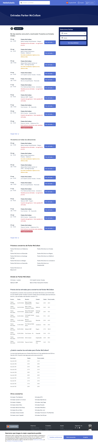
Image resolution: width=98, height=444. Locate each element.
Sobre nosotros (35, 428)
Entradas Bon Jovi (40, 410)
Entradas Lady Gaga (40, 402)
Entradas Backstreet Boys (17, 407)
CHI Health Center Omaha (37, 280)
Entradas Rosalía (39, 405)
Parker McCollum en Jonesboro (46, 260)
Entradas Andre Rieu (16, 405)
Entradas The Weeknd (16, 397)
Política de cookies (38, 439)
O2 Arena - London (15, 280)
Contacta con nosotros (66, 429)
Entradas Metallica (40, 407)
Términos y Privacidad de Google (15, 441)
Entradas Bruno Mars (16, 410)
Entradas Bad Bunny (40, 399)
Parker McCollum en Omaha (45, 249)
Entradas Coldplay (15, 402)
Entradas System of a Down (18, 399)
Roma (46, 429)
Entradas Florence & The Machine (44, 412)
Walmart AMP (14, 282)
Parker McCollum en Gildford (45, 256)
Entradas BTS (39, 397)
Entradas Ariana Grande (17, 412)
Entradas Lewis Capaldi (16, 415)
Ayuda (61, 428)
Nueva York (48, 428)
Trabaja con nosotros (36, 429)
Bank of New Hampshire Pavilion (39, 282)
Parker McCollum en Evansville (18, 263)
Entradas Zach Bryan (40, 415)
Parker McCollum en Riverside (18, 253)
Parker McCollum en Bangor (18, 260)
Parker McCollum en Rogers (45, 253)
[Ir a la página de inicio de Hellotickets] (9, 2)
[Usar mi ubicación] (11, 28)
